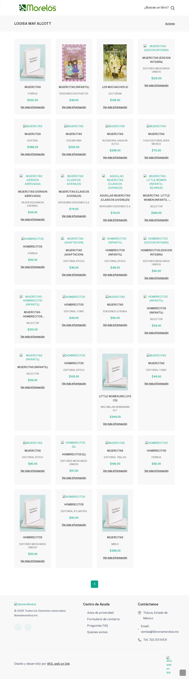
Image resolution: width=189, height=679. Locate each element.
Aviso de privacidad (100, 612)
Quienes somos (97, 632)
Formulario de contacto (103, 619)
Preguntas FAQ (97, 625)
